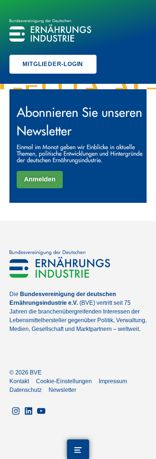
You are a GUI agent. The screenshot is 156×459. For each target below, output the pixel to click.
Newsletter (62, 390)
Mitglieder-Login (52, 64)
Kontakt (19, 381)
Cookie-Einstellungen (64, 381)
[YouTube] (41, 410)
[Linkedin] (28, 410)
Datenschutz (25, 390)
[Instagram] (15, 410)
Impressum (113, 381)
